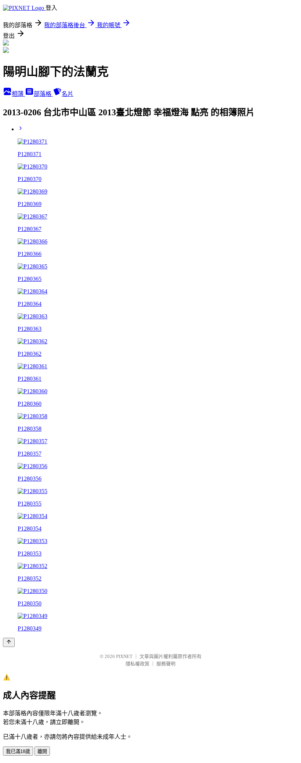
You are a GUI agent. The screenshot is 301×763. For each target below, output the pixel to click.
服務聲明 (165, 663)
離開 (42, 751)
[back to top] (9, 642)
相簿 (18, 94)
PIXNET (124, 656)
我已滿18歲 (18, 751)
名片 (67, 94)
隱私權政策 (137, 663)
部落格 (43, 94)
